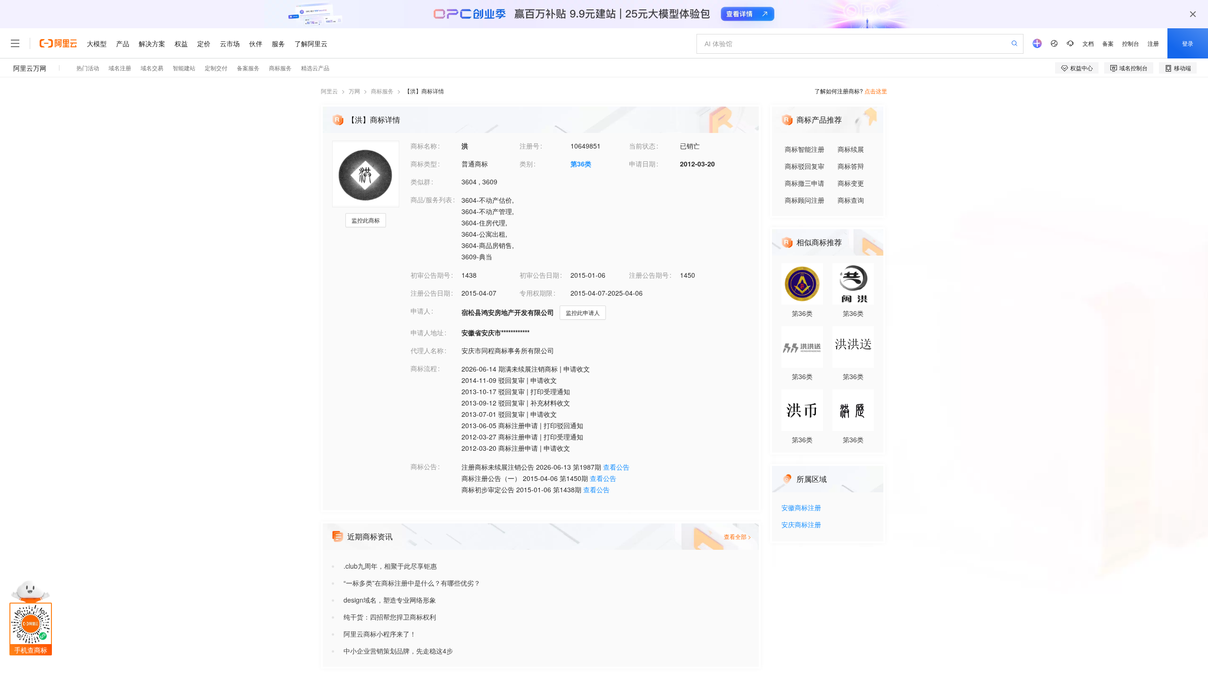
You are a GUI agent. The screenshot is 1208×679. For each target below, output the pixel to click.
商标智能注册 (804, 149)
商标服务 (382, 91)
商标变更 (851, 183)
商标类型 (424, 163)
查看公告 (616, 467)
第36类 (580, 163)
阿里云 (329, 91)
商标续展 (851, 149)
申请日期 (642, 163)
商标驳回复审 (804, 166)
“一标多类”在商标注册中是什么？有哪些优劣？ (412, 583)
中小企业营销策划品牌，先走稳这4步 (398, 650)
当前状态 (642, 145)
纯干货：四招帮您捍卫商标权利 (390, 616)
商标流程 (424, 368)
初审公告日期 (539, 275)
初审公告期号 (430, 275)
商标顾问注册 (804, 200)
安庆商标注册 (801, 525)
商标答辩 (851, 166)
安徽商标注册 (801, 508)
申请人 (420, 310)
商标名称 (424, 145)
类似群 (420, 181)
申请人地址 (427, 332)
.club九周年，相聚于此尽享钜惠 (390, 566)
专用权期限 (536, 293)
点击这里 (875, 91)
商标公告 (424, 466)
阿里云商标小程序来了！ (380, 633)
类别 (526, 163)
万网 (354, 91)
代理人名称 (427, 350)
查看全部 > (737, 536)
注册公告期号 (649, 275)
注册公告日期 (430, 293)
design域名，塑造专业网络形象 (390, 599)
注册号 (529, 145)
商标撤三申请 (804, 183)
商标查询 (851, 200)
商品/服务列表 (431, 199)
